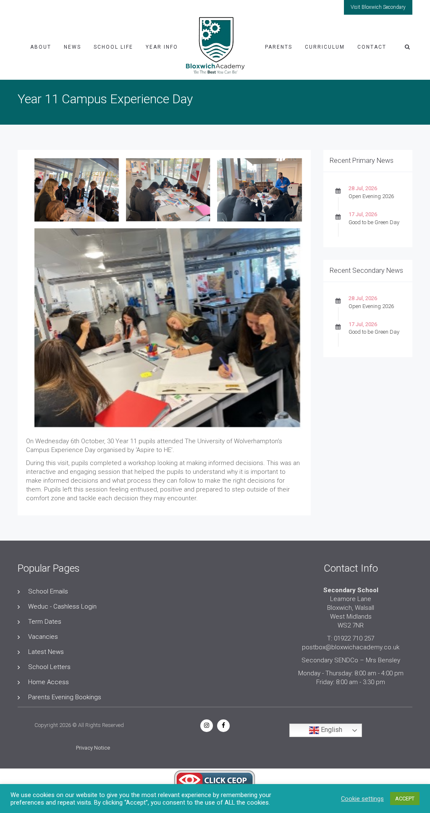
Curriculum (325, 47)
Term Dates (44, 621)
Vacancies (43, 636)
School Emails (48, 591)
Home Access (48, 682)
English (330, 730)
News (72, 47)
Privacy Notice (93, 748)
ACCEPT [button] (404, 798)
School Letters (49, 667)
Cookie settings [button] (362, 799)
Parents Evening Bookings (64, 697)
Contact (371, 47)
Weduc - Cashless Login (62, 606)
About (40, 47)
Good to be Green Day (374, 222)
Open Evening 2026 (371, 196)
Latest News (46, 652)
